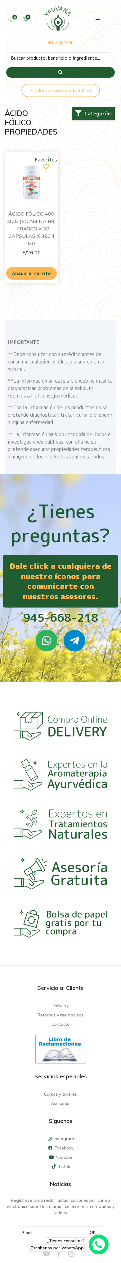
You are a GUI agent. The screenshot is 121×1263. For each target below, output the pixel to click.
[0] (10, 19)
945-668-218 (60, 617)
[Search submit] (60, 72)
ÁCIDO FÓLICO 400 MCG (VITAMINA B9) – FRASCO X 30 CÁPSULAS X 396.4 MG (31, 229)
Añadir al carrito (31, 273)
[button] (97, 19)
